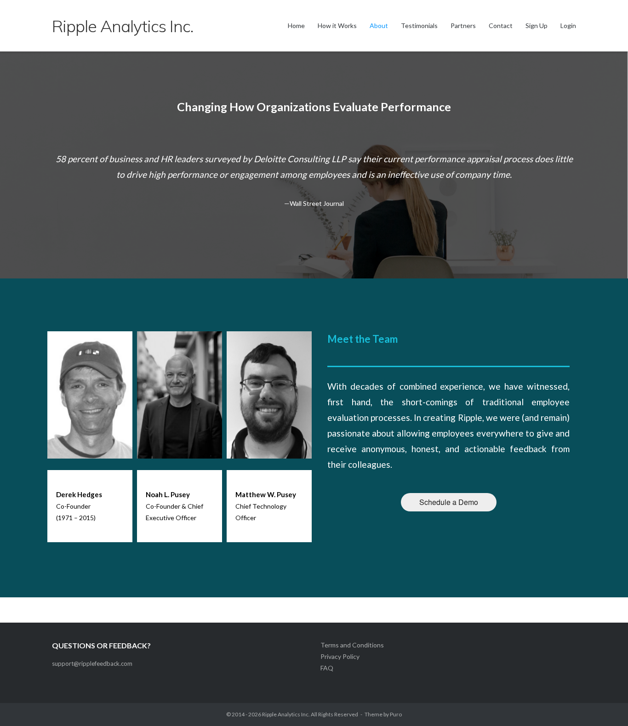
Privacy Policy (340, 656)
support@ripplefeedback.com (92, 663)
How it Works (337, 25)
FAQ (326, 668)
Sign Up (536, 25)
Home (296, 25)
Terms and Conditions (352, 645)
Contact (501, 25)
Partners (463, 25)
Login (568, 25)
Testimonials (419, 25)
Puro (396, 714)
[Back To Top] (605, 704)
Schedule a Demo (448, 502)
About (379, 25)
